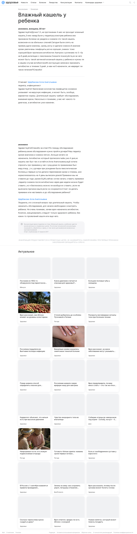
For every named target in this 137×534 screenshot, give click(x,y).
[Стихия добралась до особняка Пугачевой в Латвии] (68, 308)
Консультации (23, 9)
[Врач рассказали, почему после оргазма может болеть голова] (103, 478)
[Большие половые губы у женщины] (103, 274)
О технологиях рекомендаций (102, 532)
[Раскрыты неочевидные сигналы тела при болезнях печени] (103, 308)
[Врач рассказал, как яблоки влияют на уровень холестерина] (34, 308)
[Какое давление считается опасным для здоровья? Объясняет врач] (68, 274)
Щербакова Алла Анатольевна (42, 82)
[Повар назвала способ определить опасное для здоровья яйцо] (34, 376)
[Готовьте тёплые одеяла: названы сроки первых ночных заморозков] (68, 444)
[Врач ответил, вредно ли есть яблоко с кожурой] (68, 512)
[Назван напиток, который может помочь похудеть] (103, 512)
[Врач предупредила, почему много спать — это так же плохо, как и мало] (103, 376)
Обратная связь (86, 532)
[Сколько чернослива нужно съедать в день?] (34, 512)
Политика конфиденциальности (123, 532)
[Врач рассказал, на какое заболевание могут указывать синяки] (103, 342)
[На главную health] (11, 2)
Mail (3, 532)
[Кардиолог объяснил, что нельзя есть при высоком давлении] (34, 410)
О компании (10, 532)
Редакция (52, 532)
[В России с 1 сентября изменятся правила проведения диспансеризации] (34, 478)
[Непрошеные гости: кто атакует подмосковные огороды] (34, 444)
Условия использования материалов (68, 532)
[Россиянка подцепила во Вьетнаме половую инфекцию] (34, 342)
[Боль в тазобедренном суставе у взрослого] (103, 444)
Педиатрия (34, 9)
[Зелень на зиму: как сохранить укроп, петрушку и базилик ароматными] (68, 478)
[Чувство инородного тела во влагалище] (68, 410)
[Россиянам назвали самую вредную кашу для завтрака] (68, 376)
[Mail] (3, 2)
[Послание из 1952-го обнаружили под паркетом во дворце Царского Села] (34, 274)
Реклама (18, 532)
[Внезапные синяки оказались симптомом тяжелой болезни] (68, 342)
